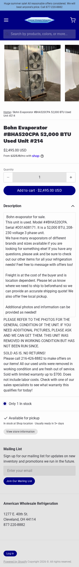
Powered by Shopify (15, 561)
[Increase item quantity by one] (70, 177)
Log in (10, 553)
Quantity (9, 169)
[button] (39, 190)
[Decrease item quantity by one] (8, 177)
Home (7, 112)
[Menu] (8, 20)
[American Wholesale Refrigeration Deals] (39, 20)
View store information (20, 431)
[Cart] (71, 20)
